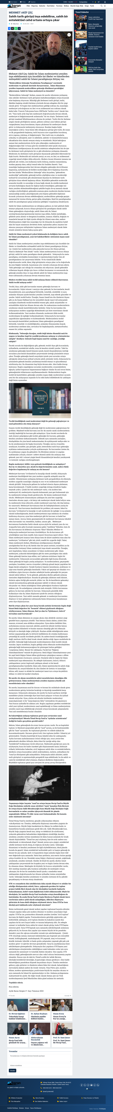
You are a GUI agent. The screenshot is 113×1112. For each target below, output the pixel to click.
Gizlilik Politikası (12, 1108)
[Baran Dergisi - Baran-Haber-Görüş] (14, 5)
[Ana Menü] (105, 6)
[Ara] (101, 6)
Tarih (92, 6)
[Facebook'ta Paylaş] (9, 28)
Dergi (87, 6)
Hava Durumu (39, 1098)
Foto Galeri (14, 2)
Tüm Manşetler (15, 1101)
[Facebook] (81, 1085)
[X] (84, 1085)
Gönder (12, 1071)
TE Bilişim (102, 1109)
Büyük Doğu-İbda (76, 6)
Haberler (42, 6)
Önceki (12, 995)
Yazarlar (32, 2)
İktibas (66, 6)
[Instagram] (88, 1085)
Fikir (28, 6)
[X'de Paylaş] (12, 28)
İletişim (21, 1108)
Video (24, 2)
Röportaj (34, 6)
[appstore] (90, 1089)
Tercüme (59, 6)
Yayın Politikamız (35, 1108)
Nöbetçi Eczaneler (16, 1098)
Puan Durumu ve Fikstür (91, 1098)
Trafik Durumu (63, 1098)
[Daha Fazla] (19, 28)
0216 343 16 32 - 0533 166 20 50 (52, 1088)
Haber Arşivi (63, 1101)
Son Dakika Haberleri (41, 1101)
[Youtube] (91, 1085)
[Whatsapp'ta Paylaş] (15, 28)
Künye (27, 1108)
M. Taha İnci (15, 24)
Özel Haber (51, 6)
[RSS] (97, 1085)
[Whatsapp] (94, 1085)
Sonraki (67, 995)
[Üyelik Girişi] (104, 2)
